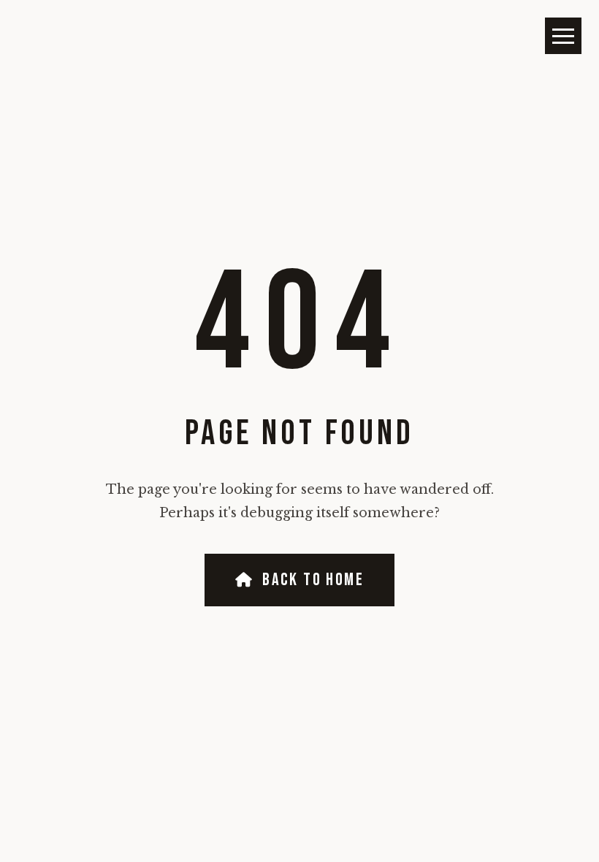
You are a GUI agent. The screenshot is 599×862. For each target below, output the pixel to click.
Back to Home (313, 579)
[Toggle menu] (563, 36)
